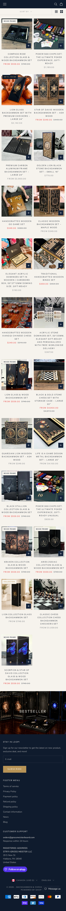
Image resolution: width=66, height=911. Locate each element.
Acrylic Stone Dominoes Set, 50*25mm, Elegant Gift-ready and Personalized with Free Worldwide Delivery (49, 340)
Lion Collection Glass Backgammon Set (17, 616)
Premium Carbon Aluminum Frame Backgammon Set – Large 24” (17, 170)
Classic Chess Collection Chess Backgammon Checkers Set (49, 619)
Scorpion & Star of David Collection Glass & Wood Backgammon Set (16, 675)
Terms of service (11, 786)
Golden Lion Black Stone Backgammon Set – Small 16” (49, 168)
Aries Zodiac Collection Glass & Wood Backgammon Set (49, 565)
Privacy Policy (9, 791)
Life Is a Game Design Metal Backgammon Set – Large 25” (49, 456)
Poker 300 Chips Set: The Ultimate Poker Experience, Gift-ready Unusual (49, 511)
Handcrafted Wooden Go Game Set (17, 222)
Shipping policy (10, 806)
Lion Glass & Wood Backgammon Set (17, 396)
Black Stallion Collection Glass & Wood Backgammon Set (17, 509)
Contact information (12, 811)
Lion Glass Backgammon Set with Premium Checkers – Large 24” (17, 114)
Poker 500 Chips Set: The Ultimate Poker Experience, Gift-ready (49, 59)
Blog (5, 822)
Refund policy (9, 801)
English (46, 880)
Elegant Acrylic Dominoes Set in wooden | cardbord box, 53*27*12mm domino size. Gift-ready (17, 280)
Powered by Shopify (33, 890)
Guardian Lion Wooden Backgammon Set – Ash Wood (17, 456)
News (6, 816)
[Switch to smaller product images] (61, 11)
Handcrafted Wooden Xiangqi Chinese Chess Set (17, 335)
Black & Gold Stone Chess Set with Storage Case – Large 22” (49, 399)
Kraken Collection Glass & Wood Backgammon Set (17, 565)
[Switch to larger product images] (56, 11)
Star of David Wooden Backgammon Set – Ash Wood (49, 113)
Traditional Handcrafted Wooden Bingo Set (49, 277)
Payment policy (10, 796)
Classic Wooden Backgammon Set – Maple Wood (49, 224)
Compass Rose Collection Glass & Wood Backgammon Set (17, 57)
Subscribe (15, 769)
